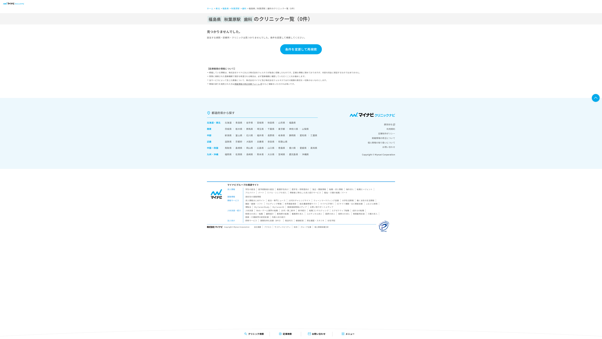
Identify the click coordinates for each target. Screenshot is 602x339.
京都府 (238, 141)
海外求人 (350, 189)
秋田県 (271, 122)
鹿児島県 (293, 154)
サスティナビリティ (283, 227)
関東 (209, 128)
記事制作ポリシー (386, 133)
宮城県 (260, 122)
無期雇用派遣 (359, 213)
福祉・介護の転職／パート (335, 192)
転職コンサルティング (319, 210)
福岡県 (228, 154)
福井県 (260, 135)
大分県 (271, 154)
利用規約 (391, 128)
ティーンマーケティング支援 (326, 200)
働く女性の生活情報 (365, 200)
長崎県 (249, 154)
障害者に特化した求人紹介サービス (305, 192)
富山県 (238, 135)
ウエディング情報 (274, 203)
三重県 (313, 135)
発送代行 (289, 220)
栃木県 (238, 128)
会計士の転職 (358, 210)
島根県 (238, 147)
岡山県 (249, 147)
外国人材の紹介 (278, 217)
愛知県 (303, 135)
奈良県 (271, 141)
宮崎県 (281, 154)
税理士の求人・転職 (254, 213)
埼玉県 (260, 128)
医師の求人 (330, 213)
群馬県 (249, 128)
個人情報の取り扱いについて (381, 142)
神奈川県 (293, 128)
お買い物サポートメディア (321, 207)
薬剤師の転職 (283, 213)
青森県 (238, 122)
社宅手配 (331, 220)
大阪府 (249, 141)
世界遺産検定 (290, 203)
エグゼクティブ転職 (340, 210)
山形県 (281, 122)
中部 (209, 135)
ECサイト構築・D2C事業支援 (350, 203)
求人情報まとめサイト (255, 200)
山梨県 (305, 128)
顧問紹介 (270, 213)
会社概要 (257, 227)
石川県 (249, 135)
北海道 (210, 122)
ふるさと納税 (372, 203)
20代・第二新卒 (288, 210)
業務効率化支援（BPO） (271, 220)
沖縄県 (305, 154)
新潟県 (228, 135)
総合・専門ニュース (276, 200)
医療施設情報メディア (297, 207)
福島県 (292, 122)
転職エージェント (364, 189)
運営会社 (388, 124)
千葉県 (271, 128)
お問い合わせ (388, 146)
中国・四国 (212, 147)
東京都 (281, 128)
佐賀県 (238, 154)
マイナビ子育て (327, 203)
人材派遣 (249, 210)
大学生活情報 (348, 200)
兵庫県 (260, 141)
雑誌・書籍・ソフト (254, 203)
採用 (295, 227)
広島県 (260, 147)
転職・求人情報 (336, 189)
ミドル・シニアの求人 (277, 192)
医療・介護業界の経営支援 (257, 217)
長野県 (271, 135)
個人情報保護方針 (321, 227)
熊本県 (260, 154)
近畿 (209, 141)
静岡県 (292, 135)
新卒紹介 (302, 210)
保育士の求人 (344, 213)
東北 (218, 122)
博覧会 (248, 207)
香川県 (292, 147)
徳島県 (281, 147)
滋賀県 (228, 141)
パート (261, 192)
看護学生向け (283, 189)
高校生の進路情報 (253, 196)
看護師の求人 (298, 213)
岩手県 (249, 122)
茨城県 (228, 128)
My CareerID (278, 207)
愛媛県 (303, 147)
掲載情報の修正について (383, 138)
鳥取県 (228, 147)
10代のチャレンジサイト (299, 200)
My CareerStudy (261, 207)
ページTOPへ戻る (596, 98)
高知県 (313, 147)
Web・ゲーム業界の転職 (267, 210)
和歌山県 (282, 141)
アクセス (268, 227)
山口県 (271, 147)
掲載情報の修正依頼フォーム (247, 84)
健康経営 (300, 220)
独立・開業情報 (319, 189)
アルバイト (250, 192)
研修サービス (251, 220)
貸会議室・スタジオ (315, 220)
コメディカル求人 (314, 213)
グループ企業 (306, 227)
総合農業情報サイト (308, 203)
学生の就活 (250, 189)
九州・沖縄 (212, 154)
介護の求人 (373, 213)
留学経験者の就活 (266, 189)
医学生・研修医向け (300, 189)
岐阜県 (281, 135)
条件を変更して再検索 (301, 49)
